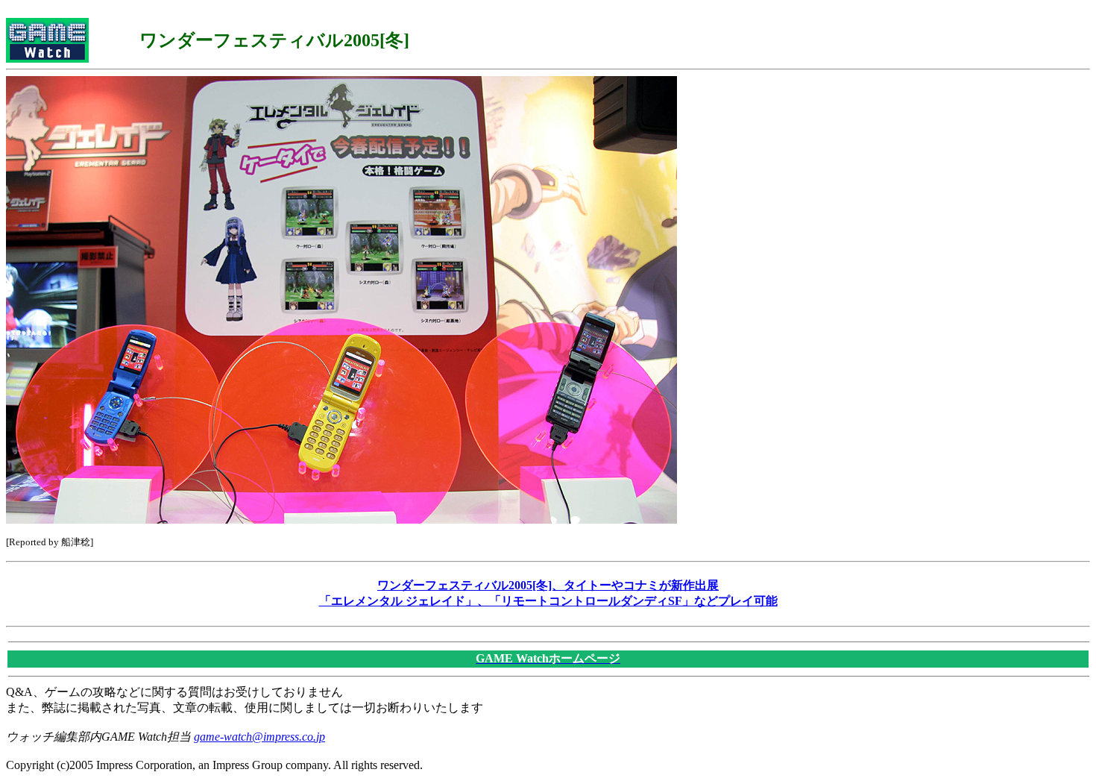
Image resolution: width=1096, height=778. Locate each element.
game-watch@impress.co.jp (259, 736)
